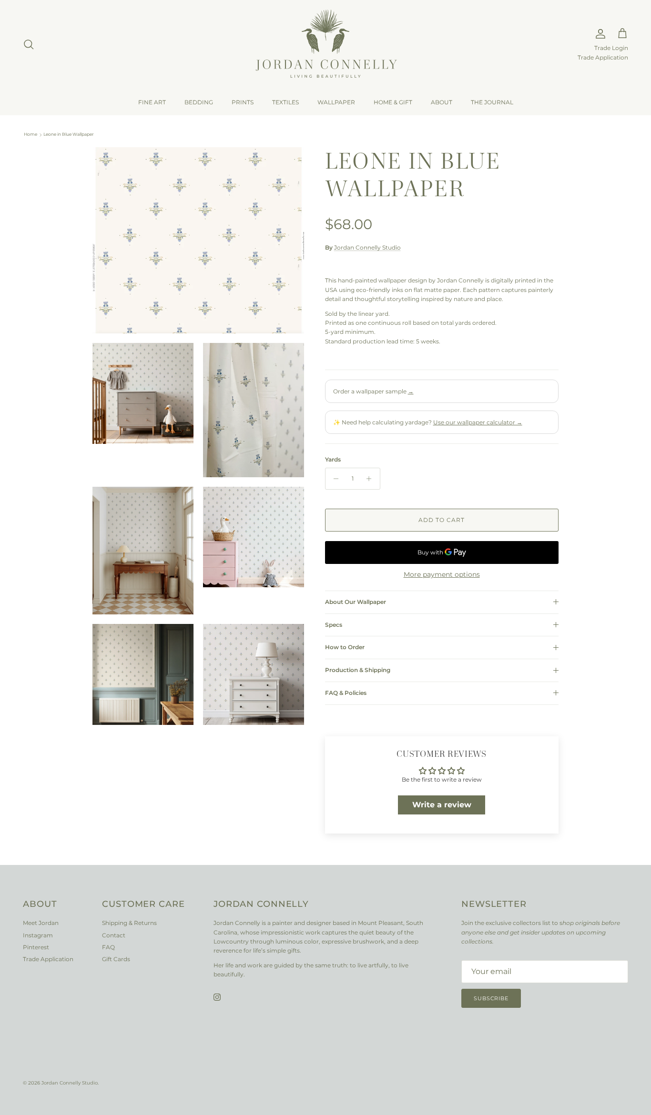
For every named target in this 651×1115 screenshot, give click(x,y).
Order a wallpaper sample (373, 391)
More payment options (442, 575)
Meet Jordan (41, 922)
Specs (333, 624)
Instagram (38, 935)
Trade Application (603, 57)
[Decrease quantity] (334, 478)
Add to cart (441, 519)
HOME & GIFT (393, 102)
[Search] (28, 44)
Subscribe (491, 998)
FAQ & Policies (345, 692)
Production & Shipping (357, 669)
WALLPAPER (336, 102)
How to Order (345, 647)
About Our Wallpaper (355, 601)
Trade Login (611, 48)
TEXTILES (285, 102)
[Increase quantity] (371, 478)
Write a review (441, 804)
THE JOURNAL (492, 102)
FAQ (108, 947)
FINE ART (152, 102)
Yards (333, 459)
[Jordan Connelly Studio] (325, 45)
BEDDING (198, 102)
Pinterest (36, 947)
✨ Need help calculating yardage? (427, 422)
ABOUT (441, 102)
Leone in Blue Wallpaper (68, 134)
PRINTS (243, 102)
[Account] (598, 34)
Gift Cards (116, 959)
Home (30, 134)
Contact (113, 935)
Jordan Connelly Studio (367, 247)
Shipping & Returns (129, 922)
